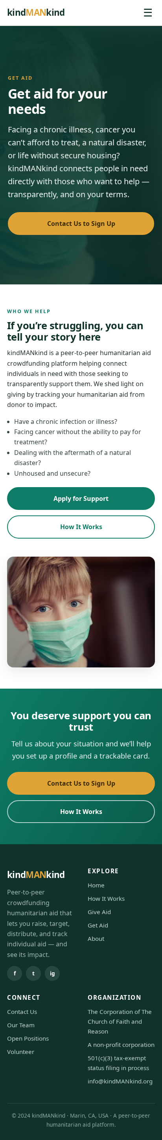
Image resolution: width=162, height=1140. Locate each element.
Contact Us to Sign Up (81, 223)
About (96, 938)
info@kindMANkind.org (120, 1081)
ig (52, 973)
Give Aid (99, 912)
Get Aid (98, 925)
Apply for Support (81, 498)
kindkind (36, 12)
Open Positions (28, 1038)
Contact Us (22, 1011)
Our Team (21, 1025)
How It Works (81, 526)
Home (96, 885)
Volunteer (20, 1052)
